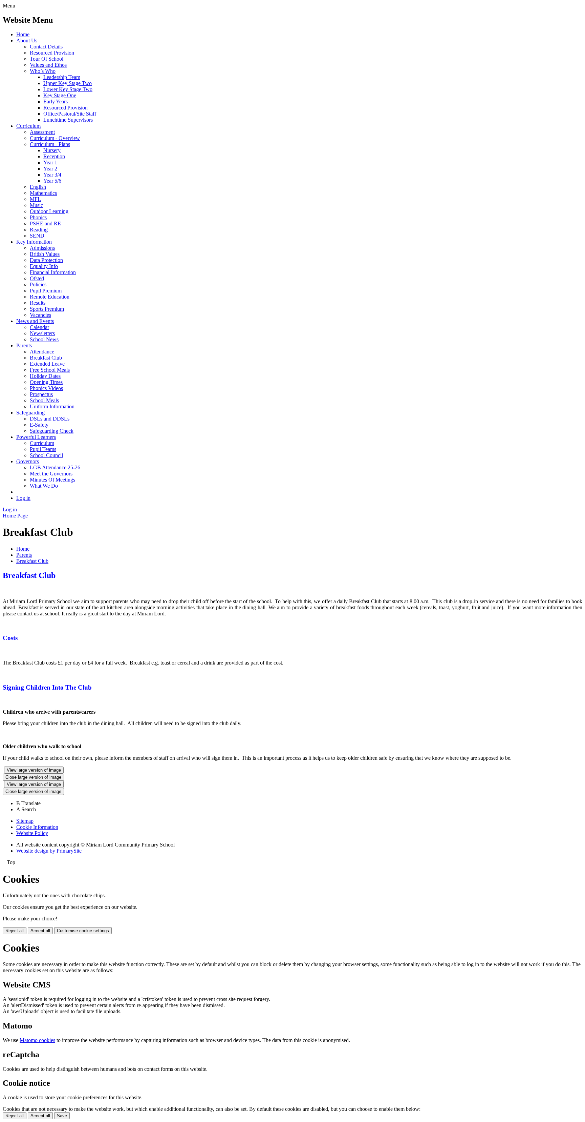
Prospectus (41, 394)
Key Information (34, 242)
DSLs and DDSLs (49, 419)
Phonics (38, 217)
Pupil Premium (46, 290)
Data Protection (46, 260)
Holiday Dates (45, 376)
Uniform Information (52, 406)
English (38, 187)
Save (62, 1115)
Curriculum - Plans (50, 144)
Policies (38, 284)
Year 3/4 (52, 175)
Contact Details (46, 46)
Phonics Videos (46, 388)
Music (36, 205)
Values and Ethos (48, 65)
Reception (54, 156)
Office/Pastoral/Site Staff (69, 114)
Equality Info (44, 266)
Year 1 (50, 162)
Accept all (40, 930)
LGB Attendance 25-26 (55, 467)
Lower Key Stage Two (67, 89)
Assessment (42, 132)
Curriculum (28, 126)
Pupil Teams (43, 449)
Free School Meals (50, 370)
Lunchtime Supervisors (68, 120)
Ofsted (37, 278)
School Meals (44, 400)
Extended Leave (47, 364)
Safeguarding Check (51, 431)
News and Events (35, 321)
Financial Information (53, 272)
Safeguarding (30, 412)
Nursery (52, 150)
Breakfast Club (46, 358)
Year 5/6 (52, 181)
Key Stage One (59, 95)
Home (22, 34)
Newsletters (42, 333)
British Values (45, 254)
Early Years (55, 101)
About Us (26, 40)
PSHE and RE (45, 223)
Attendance (42, 351)
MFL (35, 199)
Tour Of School (46, 59)
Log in (23, 498)
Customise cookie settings (83, 930)
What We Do (44, 486)
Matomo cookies (37, 1040)
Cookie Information (37, 827)
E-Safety (39, 425)
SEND (37, 236)
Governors (27, 461)
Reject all (14, 930)
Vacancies (40, 315)
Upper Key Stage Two (67, 83)
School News (44, 339)
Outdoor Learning (49, 211)
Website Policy (32, 833)
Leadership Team (61, 77)
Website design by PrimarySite (49, 851)
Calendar (39, 327)
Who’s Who (43, 71)
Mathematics (43, 193)
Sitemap (25, 821)
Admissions (42, 248)
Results (37, 303)
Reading (39, 229)
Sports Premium (47, 309)
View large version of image (34, 770)
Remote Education (49, 297)
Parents (24, 345)
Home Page (15, 515)
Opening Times (46, 382)
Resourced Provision (52, 53)
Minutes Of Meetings (52, 480)
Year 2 (50, 168)
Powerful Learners (36, 437)
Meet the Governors (51, 473)
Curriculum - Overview (55, 138)
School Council (46, 455)
